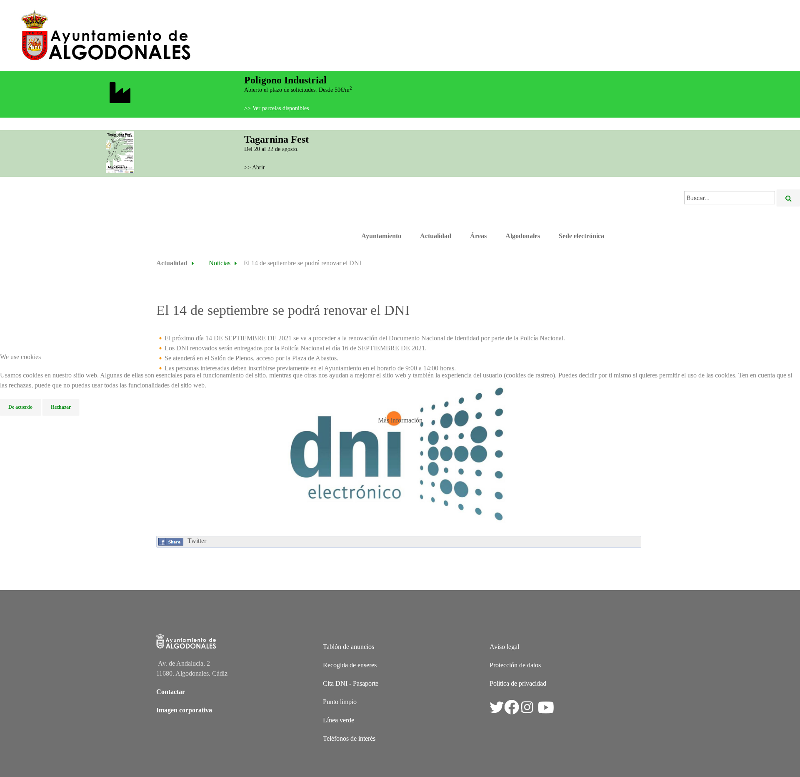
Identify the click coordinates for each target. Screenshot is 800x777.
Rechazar (61, 407)
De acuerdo (20, 407)
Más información (400, 420)
